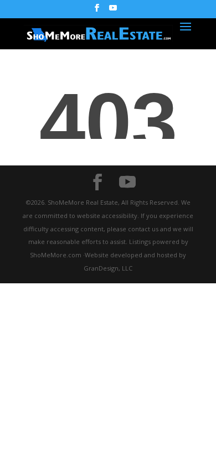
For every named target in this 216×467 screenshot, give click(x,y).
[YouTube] (113, 11)
